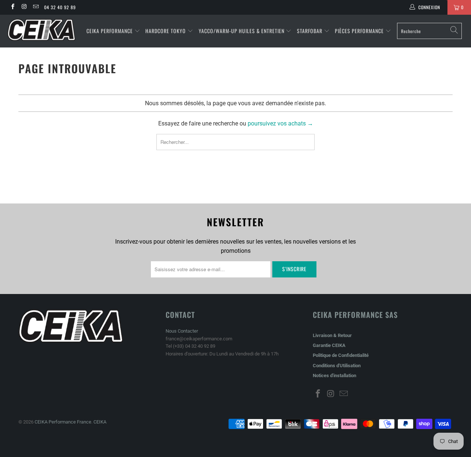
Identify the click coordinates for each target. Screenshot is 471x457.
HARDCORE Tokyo (166, 31)
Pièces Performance (359, 31)
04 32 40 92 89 (60, 7)
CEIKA (99, 422)
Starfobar (309, 31)
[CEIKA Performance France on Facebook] (12, 7)
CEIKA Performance (109, 31)
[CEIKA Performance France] (41, 30)
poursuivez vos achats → (280, 123)
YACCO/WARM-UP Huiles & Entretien (241, 31)
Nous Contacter (182, 331)
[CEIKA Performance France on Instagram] (24, 7)
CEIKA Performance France (63, 422)
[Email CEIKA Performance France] (35, 7)
